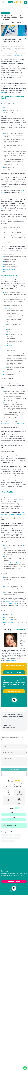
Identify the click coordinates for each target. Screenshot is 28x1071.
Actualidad (10, 7)
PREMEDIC (17, 835)
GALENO (4, 841)
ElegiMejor (7, 602)
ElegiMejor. (18, 56)
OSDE (10, 835)
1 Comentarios (17, 22)
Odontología (7, 308)
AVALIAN (4, 835)
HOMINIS (17, 838)
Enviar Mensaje (14, 769)
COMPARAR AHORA (13, 881)
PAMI (10, 615)
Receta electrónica (9, 269)
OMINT (4, 838)
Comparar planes (14, 691)
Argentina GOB (8, 620)
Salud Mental (8, 345)
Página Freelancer (11, 660)
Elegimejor (4, 7)
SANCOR (11, 841)
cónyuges (19, 499)
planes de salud (13, 603)
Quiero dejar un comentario (14, 672)
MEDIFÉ (10, 838)
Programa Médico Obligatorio (18, 563)
